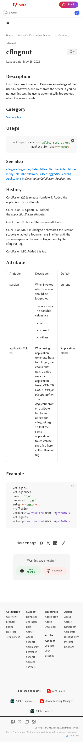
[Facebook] (13, 721)
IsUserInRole (29, 174)
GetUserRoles (58, 169)
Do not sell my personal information (61, 732)
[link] (19, 5)
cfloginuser (23, 169)
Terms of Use (19, 732)
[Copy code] (72, 141)
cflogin (10, 169)
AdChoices (74, 736)
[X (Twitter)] (20, 721)
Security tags (14, 117)
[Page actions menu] (72, 52)
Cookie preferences (35, 732)
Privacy (9, 732)
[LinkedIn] (27, 721)
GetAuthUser (39, 169)
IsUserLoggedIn (49, 174)
